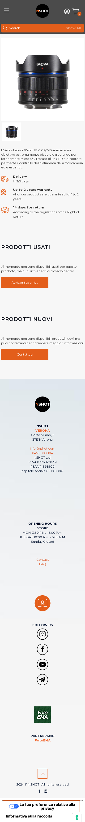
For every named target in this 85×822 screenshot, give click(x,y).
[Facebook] (39, 791)
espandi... (15, 167)
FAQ (42, 564)
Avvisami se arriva (25, 282)
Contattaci (25, 354)
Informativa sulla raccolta (29, 816)
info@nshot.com (42, 448)
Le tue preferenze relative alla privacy (47, 806)
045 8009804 (42, 453)
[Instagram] (45, 791)
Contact (42, 559)
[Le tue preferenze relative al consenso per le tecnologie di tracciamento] (76, 817)
